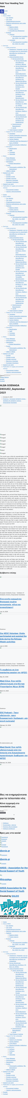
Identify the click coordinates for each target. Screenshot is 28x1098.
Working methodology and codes (16, 23)
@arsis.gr (5, 850)
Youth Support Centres (16, 130)
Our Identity (9, 17)
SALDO (15, 896)
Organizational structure (13, 21)
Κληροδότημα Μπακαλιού (16, 30)
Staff (10, 150)
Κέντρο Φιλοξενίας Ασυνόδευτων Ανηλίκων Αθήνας (21, 62)
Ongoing (11, 34)
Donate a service (11, 178)
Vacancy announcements (13, 191)
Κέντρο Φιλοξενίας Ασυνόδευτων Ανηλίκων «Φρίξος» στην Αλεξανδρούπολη (21, 111)
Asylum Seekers (14, 139)
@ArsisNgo (6, 879)
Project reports (13, 29)
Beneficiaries (13, 148)
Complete (12, 40)
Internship (12, 154)
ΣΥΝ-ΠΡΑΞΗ (13, 1043)
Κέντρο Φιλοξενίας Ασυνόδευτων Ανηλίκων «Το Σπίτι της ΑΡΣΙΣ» (17, 965)
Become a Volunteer (12, 180)
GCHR (14, 128)
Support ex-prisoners (15, 137)
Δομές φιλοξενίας (17, 970)
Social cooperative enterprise (18, 135)
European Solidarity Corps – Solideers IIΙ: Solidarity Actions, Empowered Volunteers (14, 400)
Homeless (12, 133)
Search (2, 375)
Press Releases (10, 158)
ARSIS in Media (10, 171)
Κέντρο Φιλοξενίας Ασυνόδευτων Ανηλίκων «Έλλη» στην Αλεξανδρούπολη (21, 69)
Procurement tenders (12, 189)
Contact (5, 1094)
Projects (8, 32)
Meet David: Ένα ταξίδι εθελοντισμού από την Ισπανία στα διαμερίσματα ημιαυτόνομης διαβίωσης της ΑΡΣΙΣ (14, 752)
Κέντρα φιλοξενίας (18, 59)
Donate (8, 174)
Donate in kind (10, 176)
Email (2, 811)
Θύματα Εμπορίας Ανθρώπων (18, 145)
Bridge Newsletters (15, 163)
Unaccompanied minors (16, 57)
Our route (9, 19)
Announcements (11, 160)
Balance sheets (13, 27)
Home (5, 14)
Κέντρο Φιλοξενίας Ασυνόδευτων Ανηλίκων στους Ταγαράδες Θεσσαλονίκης (21, 94)
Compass (12, 152)
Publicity (8, 25)
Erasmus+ (6, 399)
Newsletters (9, 161)
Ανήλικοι (11, 1049)
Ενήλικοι (11, 1051)
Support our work (8, 173)
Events (8, 165)
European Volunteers (12, 182)
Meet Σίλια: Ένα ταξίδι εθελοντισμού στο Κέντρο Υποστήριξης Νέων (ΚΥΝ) (12, 684)
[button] (2, 11)
